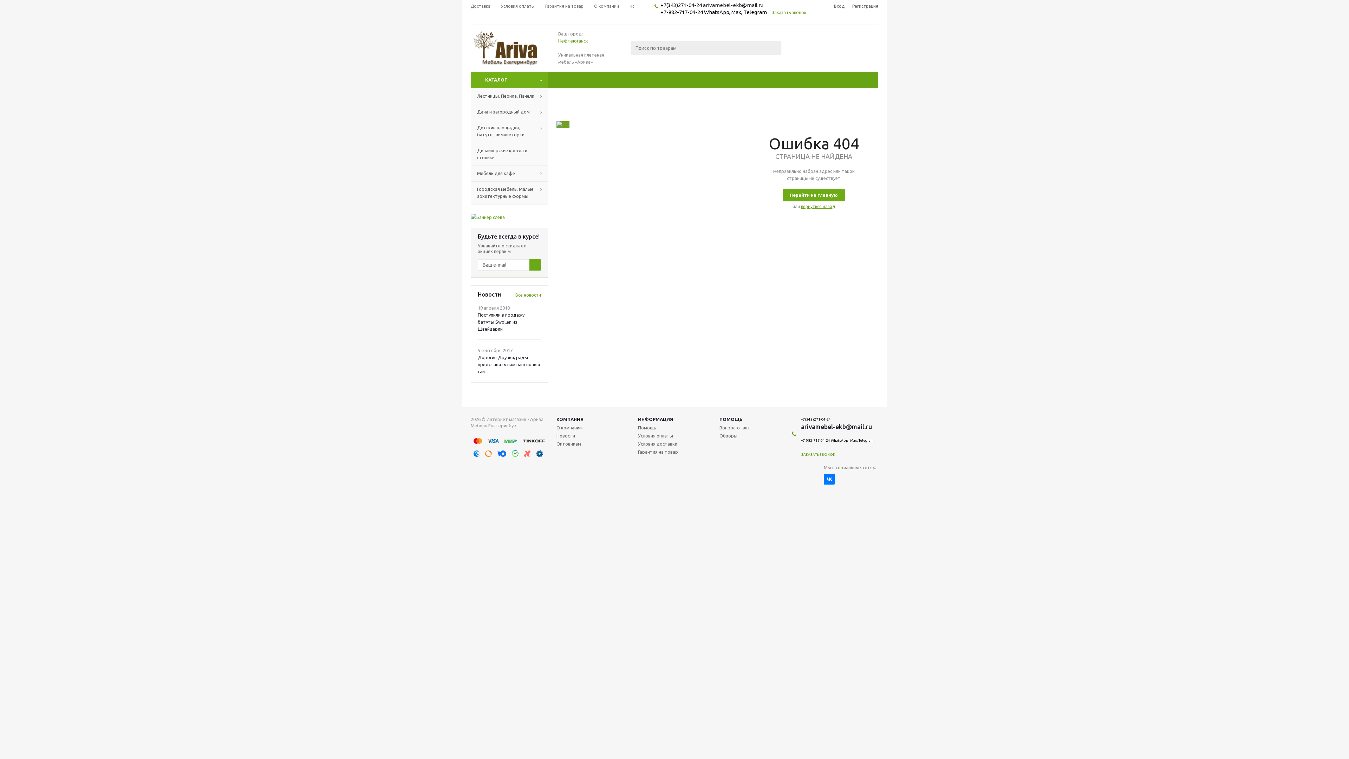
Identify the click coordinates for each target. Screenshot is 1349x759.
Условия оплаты (655, 435)
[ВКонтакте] (829, 479)
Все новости (528, 295)
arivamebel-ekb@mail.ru (733, 5)
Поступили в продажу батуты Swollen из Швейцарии (501, 321)
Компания (570, 419)
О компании (569, 427)
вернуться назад (818, 206)
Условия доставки (657, 443)
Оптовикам (568, 443)
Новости (565, 435)
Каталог (496, 79)
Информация (655, 419)
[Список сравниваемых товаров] (801, 53)
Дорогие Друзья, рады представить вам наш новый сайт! (509, 364)
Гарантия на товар (658, 451)
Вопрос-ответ (734, 427)
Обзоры (728, 435)
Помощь (731, 419)
